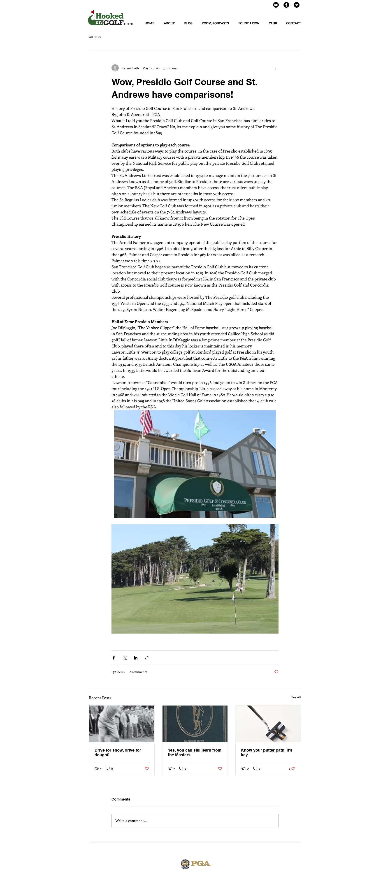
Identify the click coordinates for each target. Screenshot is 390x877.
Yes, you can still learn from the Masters (194, 752)
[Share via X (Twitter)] (125, 658)
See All (296, 697)
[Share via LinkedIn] (136, 658)
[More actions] (276, 68)
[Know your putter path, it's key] (268, 724)
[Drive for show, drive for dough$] (121, 724)
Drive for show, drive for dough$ (118, 752)
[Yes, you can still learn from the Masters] (195, 724)
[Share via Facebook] (113, 658)
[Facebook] (286, 5)
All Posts (95, 37)
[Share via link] (147, 658)
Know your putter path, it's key (266, 752)
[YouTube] (276, 5)
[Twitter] (296, 5)
